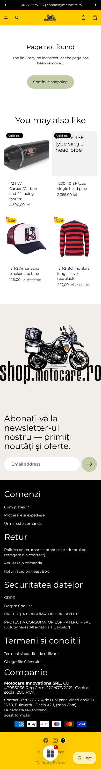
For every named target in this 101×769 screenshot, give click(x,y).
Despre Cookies (18, 606)
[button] (50, 753)
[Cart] (94, 17)
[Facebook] (46, 740)
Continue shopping (50, 81)
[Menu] (6, 18)
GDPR (9, 597)
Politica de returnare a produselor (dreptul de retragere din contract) (45, 552)
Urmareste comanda (23, 523)
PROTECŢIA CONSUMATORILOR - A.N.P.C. (42, 614)
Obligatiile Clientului (22, 661)
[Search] (17, 17)
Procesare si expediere (24, 515)
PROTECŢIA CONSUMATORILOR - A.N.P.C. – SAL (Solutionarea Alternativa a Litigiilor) (47, 625)
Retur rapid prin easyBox (26, 571)
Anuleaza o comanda (23, 563)
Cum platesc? (16, 507)
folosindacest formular (25, 713)
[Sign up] (89, 464)
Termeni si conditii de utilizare (31, 653)
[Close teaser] (63, 740)
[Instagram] (55, 740)
